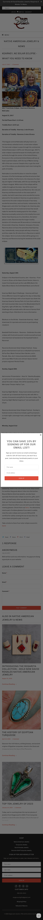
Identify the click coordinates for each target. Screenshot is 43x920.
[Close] (39, 436)
